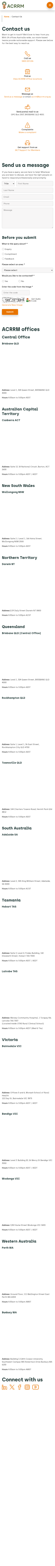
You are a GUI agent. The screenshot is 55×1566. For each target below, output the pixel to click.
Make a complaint (27, 132)
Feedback (9, 259)
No (22, 281)
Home (6, 17)
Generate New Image (12, 305)
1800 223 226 (27, 61)
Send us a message (13, 97)
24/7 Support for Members (27, 150)
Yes (6, 281)
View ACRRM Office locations (27, 79)
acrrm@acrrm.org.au (41, 97)
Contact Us (17, 17)
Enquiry (8, 249)
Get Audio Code (36, 300)
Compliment (11, 254)
